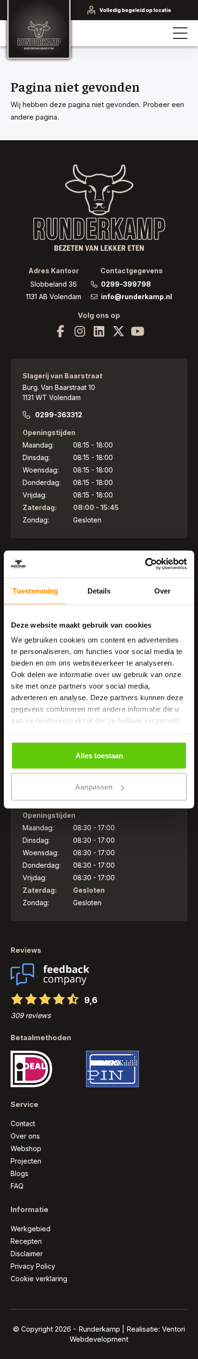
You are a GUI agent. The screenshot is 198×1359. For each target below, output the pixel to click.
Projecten (26, 1161)
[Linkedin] (99, 331)
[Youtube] (137, 331)
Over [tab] (162, 590)
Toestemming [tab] (35, 590)
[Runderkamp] (39, 29)
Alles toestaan (99, 755)
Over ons (25, 1136)
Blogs (19, 1173)
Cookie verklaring (39, 1278)
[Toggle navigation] (180, 33)
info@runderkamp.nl (136, 296)
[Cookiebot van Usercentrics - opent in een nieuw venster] (145, 564)
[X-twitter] (118, 331)
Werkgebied (30, 1229)
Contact (23, 1123)
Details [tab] (99, 590)
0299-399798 (126, 284)
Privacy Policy (33, 1266)
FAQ (17, 1186)
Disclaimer (27, 1254)
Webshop (26, 1148)
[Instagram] (80, 331)
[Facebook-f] (60, 331)
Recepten (26, 1241)
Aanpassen (93, 787)
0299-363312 (58, 415)
